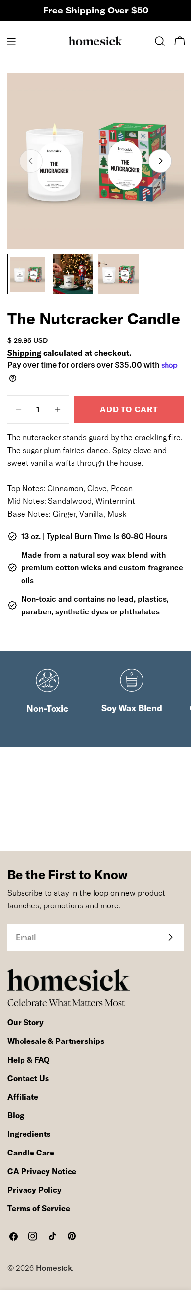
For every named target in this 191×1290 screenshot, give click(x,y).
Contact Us (28, 1078)
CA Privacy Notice (41, 1171)
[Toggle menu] (11, 41)
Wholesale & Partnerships (55, 1041)
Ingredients (28, 1134)
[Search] (159, 41)
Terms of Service (38, 1208)
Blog (15, 1115)
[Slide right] (160, 161)
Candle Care (30, 1152)
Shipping (24, 353)
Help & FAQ (28, 1059)
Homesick (54, 1268)
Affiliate (22, 1097)
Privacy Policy (34, 1190)
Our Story (25, 1022)
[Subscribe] (170, 937)
